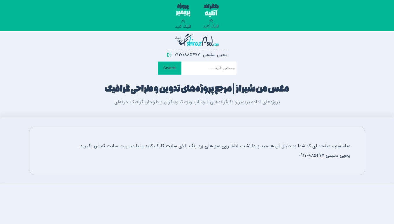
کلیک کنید (211, 17)
